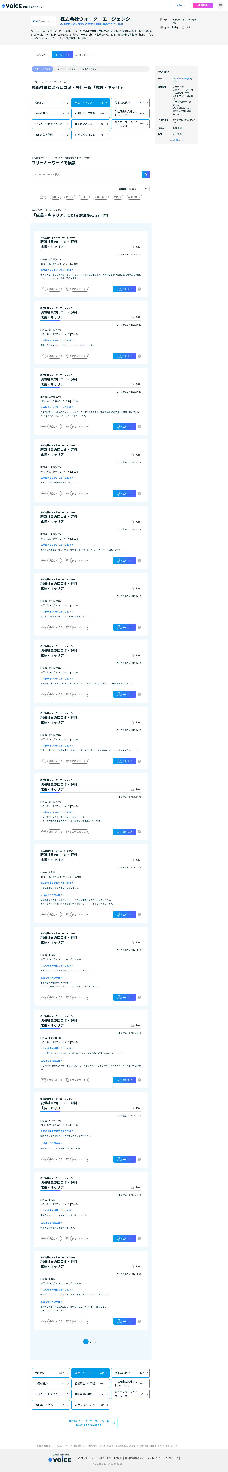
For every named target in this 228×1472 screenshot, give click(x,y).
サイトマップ (172, 1458)
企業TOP (41, 54)
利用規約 (118, 1458)
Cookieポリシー (155, 1458)
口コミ (62, 54)
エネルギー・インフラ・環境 (183, 19)
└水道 (173, 22)
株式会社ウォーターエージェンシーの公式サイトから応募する (89, 1422)
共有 (189, 27)
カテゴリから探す (42, 69)
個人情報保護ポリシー (135, 1458)
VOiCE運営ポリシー (86, 1458)
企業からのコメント (84, 54)
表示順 (123, 189)
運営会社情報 (105, 1458)
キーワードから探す (66, 69)
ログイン (180, 5)
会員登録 (203, 5)
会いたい (127, 289)
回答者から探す (89, 69)
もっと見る (175, 140)
